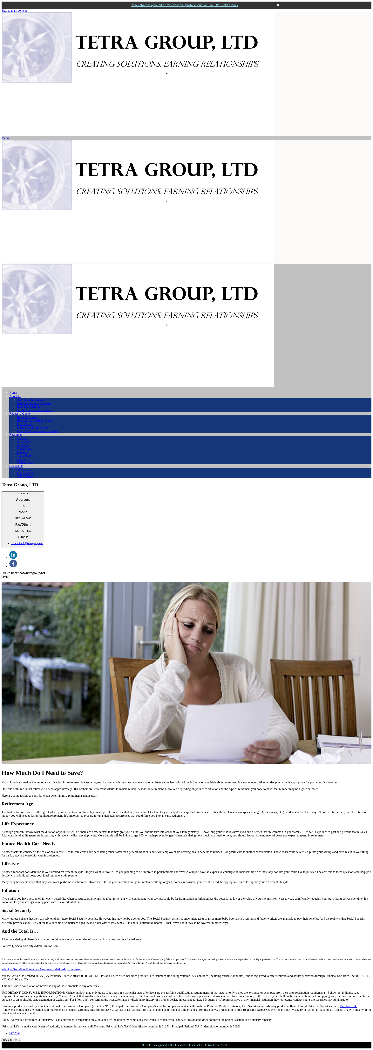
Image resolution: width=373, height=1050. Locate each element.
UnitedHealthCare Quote (32, 427)
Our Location (25, 473)
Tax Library (24, 455)
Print (5, 576)
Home (13, 392)
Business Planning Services (34, 403)
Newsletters (24, 448)
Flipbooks (23, 445)
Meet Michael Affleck (30, 399)
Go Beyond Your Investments (35, 410)
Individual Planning (29, 406)
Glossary (22, 452)
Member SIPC (348, 1006)
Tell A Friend (25, 476)
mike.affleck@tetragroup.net (27, 543)
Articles (22, 438)
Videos (21, 459)
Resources (15, 434)
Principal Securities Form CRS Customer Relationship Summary (41, 969)
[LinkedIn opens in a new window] (13, 557)
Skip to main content (14, 10)
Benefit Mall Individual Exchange (38, 431)
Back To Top (10, 1040)
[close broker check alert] (278, 5)
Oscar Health (25, 424)
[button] (5, 138)
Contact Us (16, 466)
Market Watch (25, 462)
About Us (15, 396)
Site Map (14, 1033)
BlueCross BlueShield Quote (35, 420)
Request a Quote (19, 413)
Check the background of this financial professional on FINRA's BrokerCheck (184, 5)
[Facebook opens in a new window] (13, 566)
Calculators (24, 441)
